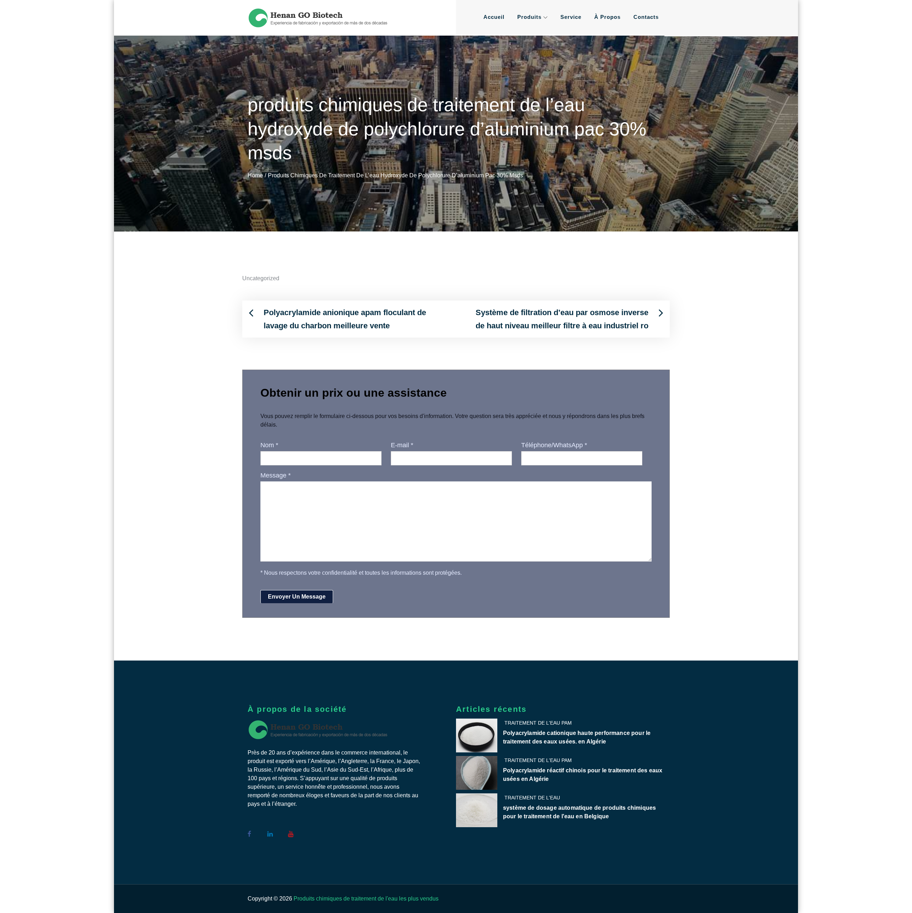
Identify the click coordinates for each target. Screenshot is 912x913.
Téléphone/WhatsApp (554, 445)
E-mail (402, 445)
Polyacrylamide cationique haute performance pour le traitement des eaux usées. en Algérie (577, 737)
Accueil (493, 17)
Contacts (646, 17)
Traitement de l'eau (532, 797)
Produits (529, 17)
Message (275, 475)
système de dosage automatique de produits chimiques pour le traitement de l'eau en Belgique (579, 812)
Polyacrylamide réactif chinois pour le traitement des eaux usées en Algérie (582, 774)
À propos (607, 17)
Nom (269, 445)
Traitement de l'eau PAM (538, 723)
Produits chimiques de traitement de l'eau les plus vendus (366, 899)
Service (570, 17)
